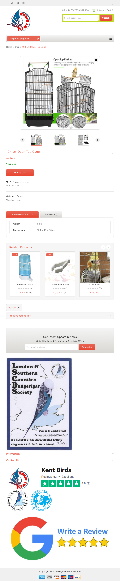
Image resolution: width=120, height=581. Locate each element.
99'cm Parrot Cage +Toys (112, 153)
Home (9, 47)
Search (106, 18)
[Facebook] (8, 3)
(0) (31, 288)
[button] (96, 60)
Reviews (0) (51, 214)
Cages (20, 196)
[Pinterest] (19, 3)
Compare (14, 185)
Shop (17, 47)
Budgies (109, 153)
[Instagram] (25, 3)
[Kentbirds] (18, 20)
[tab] (23, 214)
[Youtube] (13, 3)
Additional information (22, 214)
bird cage (16, 200)
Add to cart (20, 172)
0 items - (105, 10)
